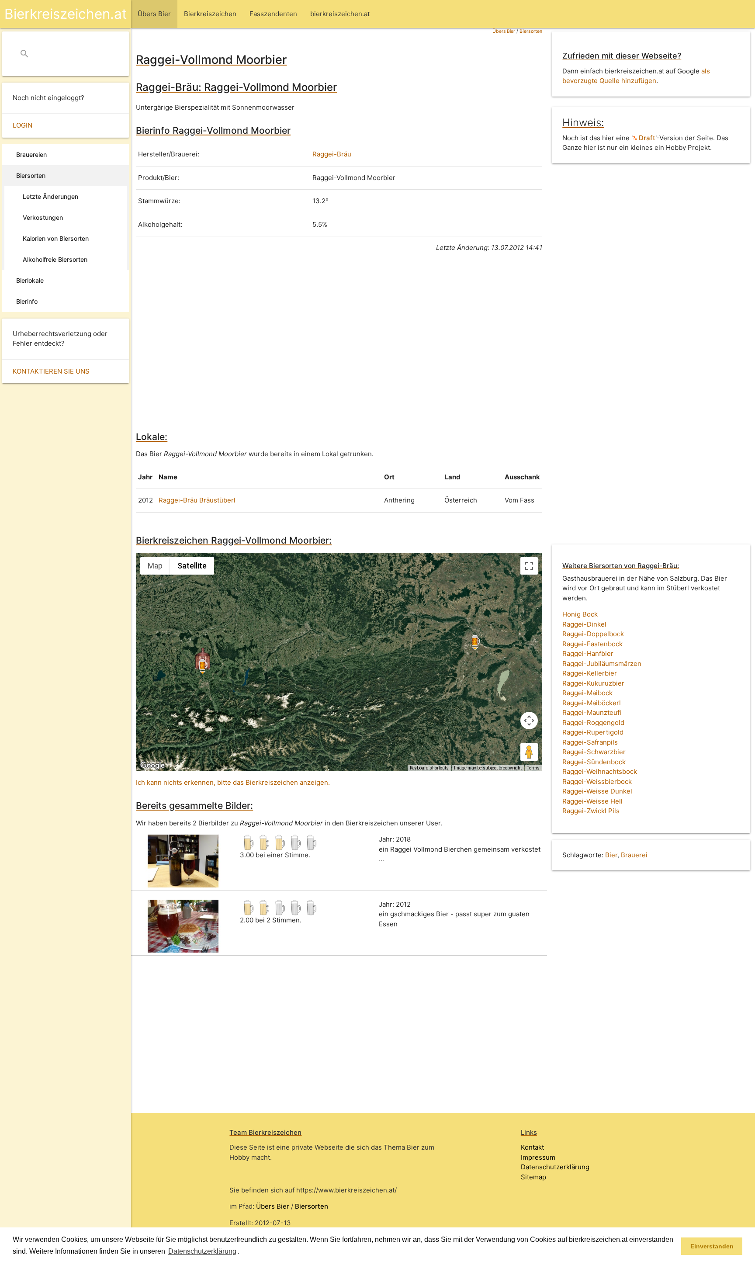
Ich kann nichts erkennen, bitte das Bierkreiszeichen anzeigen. (233, 782)
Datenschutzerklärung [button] (202, 1251)
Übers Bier (503, 31)
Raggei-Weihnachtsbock (599, 771)
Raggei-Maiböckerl (591, 703)
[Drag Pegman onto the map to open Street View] (529, 752)
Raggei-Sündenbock (594, 762)
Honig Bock (580, 614)
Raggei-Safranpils (590, 742)
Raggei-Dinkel (584, 624)
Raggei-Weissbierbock (597, 781)
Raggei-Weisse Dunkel (597, 791)
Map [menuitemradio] (155, 565)
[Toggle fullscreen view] (529, 566)
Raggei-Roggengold (593, 722)
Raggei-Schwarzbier (594, 752)
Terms (533, 768)
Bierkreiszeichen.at (65, 13)
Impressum (538, 1157)
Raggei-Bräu (331, 154)
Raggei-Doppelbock (593, 634)
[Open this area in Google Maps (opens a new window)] (152, 765)
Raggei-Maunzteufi (591, 712)
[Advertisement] (339, 340)
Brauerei (634, 855)
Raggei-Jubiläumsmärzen (601, 663)
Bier (611, 855)
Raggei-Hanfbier (587, 653)
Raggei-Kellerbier (589, 673)
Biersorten (530, 31)
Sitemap (533, 1177)
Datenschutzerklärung (555, 1167)
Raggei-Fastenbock (592, 644)
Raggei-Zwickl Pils (591, 811)
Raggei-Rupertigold (592, 732)
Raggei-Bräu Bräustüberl (197, 500)
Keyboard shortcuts (429, 768)
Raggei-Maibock (587, 693)
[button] (242, 1252)
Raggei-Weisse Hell (592, 801)
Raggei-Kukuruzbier (593, 683)
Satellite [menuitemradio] (192, 565)
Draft (646, 138)
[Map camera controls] (529, 720)
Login (22, 125)
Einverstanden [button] (712, 1246)
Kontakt (532, 1147)
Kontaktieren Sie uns (51, 371)
